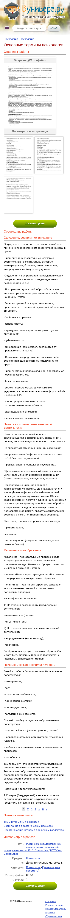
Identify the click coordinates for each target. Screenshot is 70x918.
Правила (50, 912)
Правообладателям (55, 909)
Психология (11, 38)
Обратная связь (53, 916)
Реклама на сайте (54, 905)
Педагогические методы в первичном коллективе (34, 829)
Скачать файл (35, 223)
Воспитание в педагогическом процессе (28, 825)
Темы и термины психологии (21, 821)
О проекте (50, 901)
